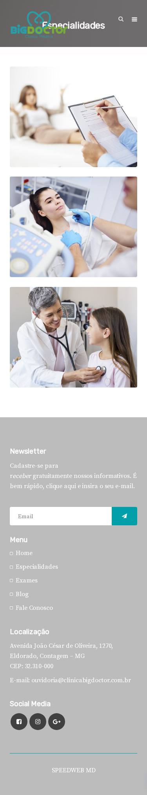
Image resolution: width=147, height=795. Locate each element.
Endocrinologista (47, 191)
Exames (26, 580)
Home (24, 553)
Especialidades (39, 92)
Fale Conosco (34, 608)
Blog (22, 594)
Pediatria (34, 301)
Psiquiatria (36, 81)
